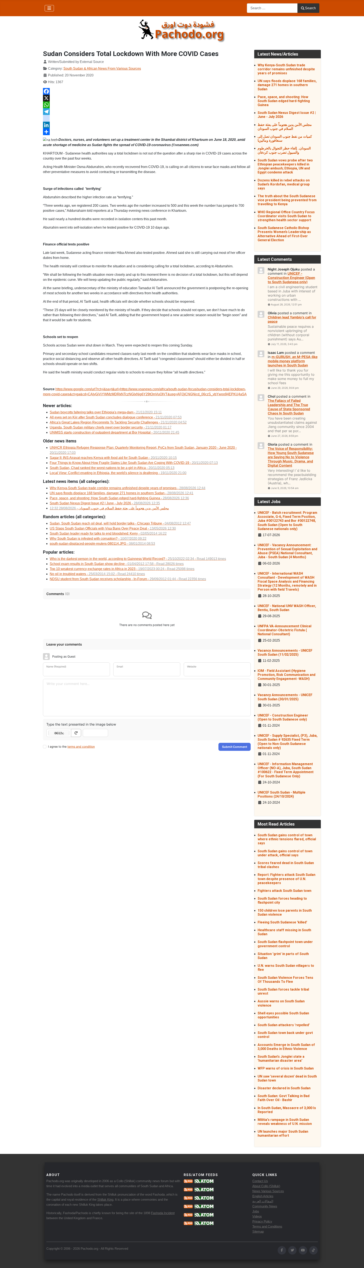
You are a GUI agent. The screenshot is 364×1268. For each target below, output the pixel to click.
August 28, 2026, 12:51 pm (286, 304)
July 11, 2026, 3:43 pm (284, 344)
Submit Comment (234, 747)
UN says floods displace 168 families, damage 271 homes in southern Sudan (287, 85)
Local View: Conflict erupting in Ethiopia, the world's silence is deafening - (118, 473)
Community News (264, 1206)
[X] (147, 98)
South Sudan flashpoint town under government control (285, 944)
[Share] (147, 131)
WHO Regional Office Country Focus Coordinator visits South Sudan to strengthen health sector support (286, 216)
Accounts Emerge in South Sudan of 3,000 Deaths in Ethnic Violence (286, 1047)
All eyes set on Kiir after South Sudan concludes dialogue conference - (116, 417)
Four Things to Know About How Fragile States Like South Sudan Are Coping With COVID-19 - (134, 463)
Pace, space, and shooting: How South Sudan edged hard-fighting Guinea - (119, 498)
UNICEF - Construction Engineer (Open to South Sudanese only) (283, 717)
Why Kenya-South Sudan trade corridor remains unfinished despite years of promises (286, 69)
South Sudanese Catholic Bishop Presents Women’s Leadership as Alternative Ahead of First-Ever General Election (284, 234)
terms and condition (81, 746)
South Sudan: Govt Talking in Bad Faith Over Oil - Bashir (283, 1098)
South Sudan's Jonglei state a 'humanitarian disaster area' (281, 1059)
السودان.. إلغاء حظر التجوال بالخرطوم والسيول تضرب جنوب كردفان (284, 150)
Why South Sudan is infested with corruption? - (98, 538)
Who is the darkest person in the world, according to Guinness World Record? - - (138, 559)
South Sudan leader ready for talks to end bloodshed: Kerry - (108, 533)
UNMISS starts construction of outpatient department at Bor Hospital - (114, 432)
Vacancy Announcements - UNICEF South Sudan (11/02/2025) (285, 653)
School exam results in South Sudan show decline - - (117, 564)
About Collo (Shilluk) (266, 1186)
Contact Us (260, 1181)
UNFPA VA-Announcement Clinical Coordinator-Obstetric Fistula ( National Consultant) (284, 630)
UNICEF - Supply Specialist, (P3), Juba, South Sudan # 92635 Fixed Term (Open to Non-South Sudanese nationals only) (287, 742)
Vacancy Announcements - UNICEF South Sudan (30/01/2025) (285, 697)
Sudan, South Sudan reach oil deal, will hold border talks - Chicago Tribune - (120, 523)
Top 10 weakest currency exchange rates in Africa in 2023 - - (122, 569)
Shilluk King (105, 1199)
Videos (257, 1216)
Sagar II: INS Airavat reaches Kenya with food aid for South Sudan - (113, 458)
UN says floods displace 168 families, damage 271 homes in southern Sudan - (121, 493)
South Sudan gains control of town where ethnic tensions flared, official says (287, 839)
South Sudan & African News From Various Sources (102, 68)
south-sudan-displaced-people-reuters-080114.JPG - (102, 543)
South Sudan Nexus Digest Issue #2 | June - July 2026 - (105, 503)
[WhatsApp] (147, 104)
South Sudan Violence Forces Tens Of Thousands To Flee (285, 980)
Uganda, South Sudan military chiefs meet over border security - (110, 427)
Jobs (255, 1211)
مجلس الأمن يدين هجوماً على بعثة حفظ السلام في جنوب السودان (285, 127)
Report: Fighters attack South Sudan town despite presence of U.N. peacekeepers (286, 879)
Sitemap (258, 1231)
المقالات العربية (262, 1201)
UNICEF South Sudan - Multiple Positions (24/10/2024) (281, 794)
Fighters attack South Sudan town (284, 891)
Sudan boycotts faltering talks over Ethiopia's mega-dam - (106, 412)
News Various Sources (268, 1191)
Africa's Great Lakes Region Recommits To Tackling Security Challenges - (118, 422)
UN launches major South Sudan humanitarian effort (283, 1133)
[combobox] (272, 8)
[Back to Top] (357, 1260)
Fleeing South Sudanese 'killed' (282, 922)
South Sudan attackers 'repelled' (284, 1025)
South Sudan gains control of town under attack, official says (285, 853)
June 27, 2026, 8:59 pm (284, 435)
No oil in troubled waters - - (97, 574)
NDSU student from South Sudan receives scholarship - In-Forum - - (128, 579)
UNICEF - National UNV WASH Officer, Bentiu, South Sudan (287, 608)
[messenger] (147, 118)
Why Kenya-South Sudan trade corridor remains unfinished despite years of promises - (127, 488)
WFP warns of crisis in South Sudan (286, 1068)
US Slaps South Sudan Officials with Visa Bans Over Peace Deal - (113, 528)
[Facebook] (147, 91)
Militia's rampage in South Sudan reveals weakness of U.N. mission (285, 1122)
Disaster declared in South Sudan (284, 1088)
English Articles (262, 1196)
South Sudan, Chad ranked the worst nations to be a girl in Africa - (112, 468)
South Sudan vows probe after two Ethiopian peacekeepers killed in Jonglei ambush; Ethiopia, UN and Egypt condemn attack (285, 166)
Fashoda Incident (163, 1213)
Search (310, 8)
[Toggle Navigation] (49, 8)
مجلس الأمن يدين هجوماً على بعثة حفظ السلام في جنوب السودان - (109, 508)
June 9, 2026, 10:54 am (284, 488)
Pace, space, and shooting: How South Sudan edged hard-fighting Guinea (284, 101)
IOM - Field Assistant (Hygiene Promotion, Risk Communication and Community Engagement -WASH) (286, 675)
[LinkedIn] (147, 125)
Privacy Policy (262, 1221)
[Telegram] (147, 111)
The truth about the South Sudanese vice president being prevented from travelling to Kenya (287, 200)
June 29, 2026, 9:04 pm (285, 387)
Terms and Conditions (267, 1226)
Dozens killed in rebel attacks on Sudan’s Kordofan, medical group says (284, 184)
